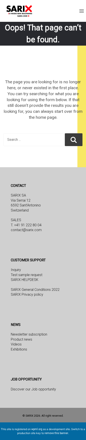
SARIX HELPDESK (24, 280)
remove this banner (56, 433)
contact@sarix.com (26, 230)
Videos (16, 344)
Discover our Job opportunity (33, 389)
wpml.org (36, 429)
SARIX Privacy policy (27, 294)
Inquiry (16, 270)
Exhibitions (19, 349)
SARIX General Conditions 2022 (35, 290)
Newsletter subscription (29, 334)
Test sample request (26, 275)
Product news (21, 339)
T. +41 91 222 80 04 (26, 225)
